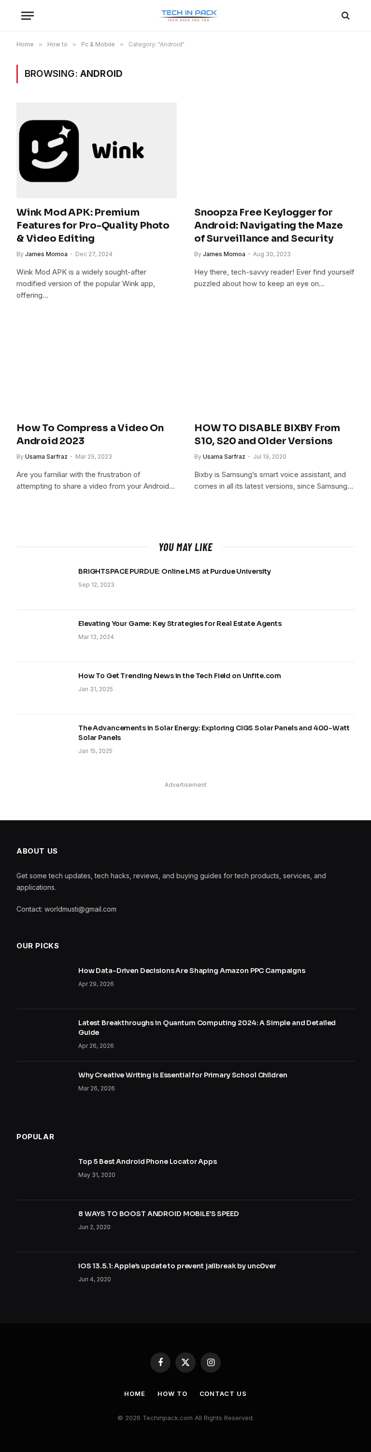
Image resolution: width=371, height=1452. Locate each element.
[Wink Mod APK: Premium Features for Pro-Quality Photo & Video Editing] (96, 150)
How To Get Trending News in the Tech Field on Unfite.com (179, 675)
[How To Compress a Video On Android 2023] (96, 366)
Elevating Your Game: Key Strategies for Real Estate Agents (180, 623)
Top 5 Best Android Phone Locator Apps (147, 1161)
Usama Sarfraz (46, 456)
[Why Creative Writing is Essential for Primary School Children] (43, 1087)
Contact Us (223, 1393)
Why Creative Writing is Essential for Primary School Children (182, 1075)
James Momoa (46, 254)
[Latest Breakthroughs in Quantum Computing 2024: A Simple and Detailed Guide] (43, 1035)
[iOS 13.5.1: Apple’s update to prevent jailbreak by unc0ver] (43, 1278)
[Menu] (27, 16)
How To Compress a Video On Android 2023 (90, 434)
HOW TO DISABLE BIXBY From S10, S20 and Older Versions (267, 434)
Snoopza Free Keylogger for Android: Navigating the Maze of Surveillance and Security (268, 225)
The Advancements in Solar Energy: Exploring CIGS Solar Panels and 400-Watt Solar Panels (214, 733)
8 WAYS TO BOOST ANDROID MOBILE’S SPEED (158, 1213)
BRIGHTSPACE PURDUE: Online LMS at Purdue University (174, 571)
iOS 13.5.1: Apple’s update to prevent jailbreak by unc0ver (177, 1266)
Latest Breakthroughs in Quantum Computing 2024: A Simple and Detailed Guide (207, 1027)
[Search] (345, 16)
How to (172, 1393)
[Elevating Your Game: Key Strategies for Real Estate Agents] (43, 636)
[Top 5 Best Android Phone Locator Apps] (43, 1174)
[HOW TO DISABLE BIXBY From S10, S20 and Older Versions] (274, 366)
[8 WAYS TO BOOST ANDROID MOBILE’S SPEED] (43, 1226)
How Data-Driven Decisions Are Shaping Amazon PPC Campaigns (191, 970)
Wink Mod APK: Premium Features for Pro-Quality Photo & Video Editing (93, 225)
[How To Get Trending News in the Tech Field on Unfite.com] (43, 688)
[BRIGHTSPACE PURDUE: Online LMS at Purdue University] (43, 584)
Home (134, 1393)
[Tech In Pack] (185, 15)
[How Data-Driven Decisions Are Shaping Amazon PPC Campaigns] (43, 983)
